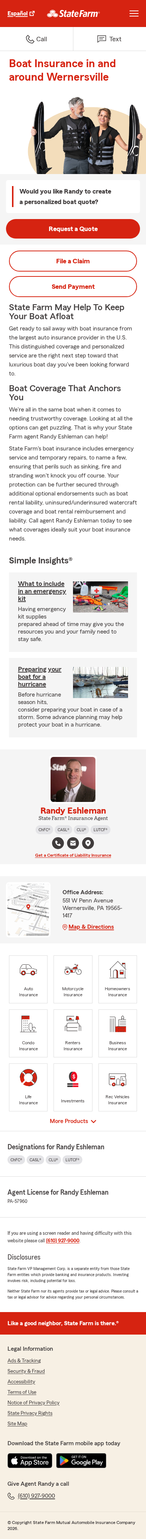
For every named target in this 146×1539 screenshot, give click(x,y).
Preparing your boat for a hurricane (39, 677)
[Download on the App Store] (29, 1460)
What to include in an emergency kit (42, 591)
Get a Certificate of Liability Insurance (73, 855)
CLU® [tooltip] (81, 829)
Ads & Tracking (24, 1360)
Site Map (17, 1423)
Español (17, 14)
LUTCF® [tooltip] (100, 829)
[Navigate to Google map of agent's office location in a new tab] (88, 843)
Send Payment (73, 286)
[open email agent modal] (73, 844)
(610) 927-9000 (62, 1240)
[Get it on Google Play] (81, 1460)
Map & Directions (91, 927)
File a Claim (73, 261)
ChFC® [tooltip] (44, 829)
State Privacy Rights (29, 1413)
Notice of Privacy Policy (33, 1402)
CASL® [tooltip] (63, 829)
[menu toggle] (134, 14)
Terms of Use (21, 1392)
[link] (73, 13)
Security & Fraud (26, 1371)
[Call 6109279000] (58, 843)
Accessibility (21, 1381)
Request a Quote (73, 228)
